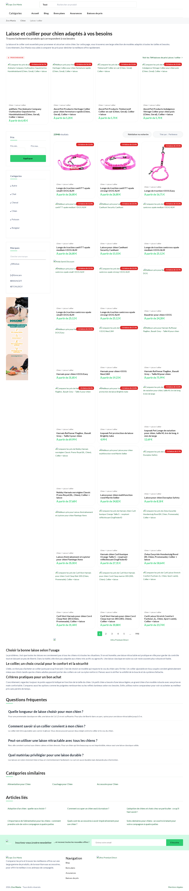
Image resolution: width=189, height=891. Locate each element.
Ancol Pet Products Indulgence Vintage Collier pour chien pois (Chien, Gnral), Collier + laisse (159, 111)
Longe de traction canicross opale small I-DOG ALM (73, 313)
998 (137, 633)
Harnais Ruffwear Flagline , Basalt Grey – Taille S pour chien (73, 434)
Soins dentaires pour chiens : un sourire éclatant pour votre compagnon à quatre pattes (151, 822)
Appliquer (28, 158)
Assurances (76, 13)
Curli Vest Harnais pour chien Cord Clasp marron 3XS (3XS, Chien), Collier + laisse (118, 619)
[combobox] (92, 4)
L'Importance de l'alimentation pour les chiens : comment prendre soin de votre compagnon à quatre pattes (34, 822)
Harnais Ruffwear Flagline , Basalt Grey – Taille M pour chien (161, 372)
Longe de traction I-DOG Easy (159, 190)
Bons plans (59, 13)
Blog (46, 13)
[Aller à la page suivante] (142, 633)
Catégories (15, 13)
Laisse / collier (20, 105)
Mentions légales (175, 887)
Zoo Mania (11, 20)
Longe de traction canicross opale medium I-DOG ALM (161, 248)
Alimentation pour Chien (19, 784)
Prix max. (34, 146)
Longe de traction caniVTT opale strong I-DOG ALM (117, 189)
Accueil (35, 13)
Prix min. (13, 146)
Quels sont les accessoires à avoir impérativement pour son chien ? (93, 822)
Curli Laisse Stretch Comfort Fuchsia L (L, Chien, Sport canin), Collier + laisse (160, 619)
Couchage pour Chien (62, 784)
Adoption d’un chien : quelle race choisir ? (27, 808)
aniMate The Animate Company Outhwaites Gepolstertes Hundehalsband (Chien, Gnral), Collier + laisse (25, 113)
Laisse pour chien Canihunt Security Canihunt (114, 248)
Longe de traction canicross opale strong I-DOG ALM (117, 313)
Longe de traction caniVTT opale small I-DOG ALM (73, 189)
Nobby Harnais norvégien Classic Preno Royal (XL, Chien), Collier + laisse (73, 495)
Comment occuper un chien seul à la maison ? (88, 808)
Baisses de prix (95, 13)
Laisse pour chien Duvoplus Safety (162, 497)
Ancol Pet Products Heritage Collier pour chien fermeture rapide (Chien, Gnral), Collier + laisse (72, 111)
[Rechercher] (132, 4)
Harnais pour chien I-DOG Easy (72, 374)
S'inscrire (174, 842)
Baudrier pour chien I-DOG (158, 314)
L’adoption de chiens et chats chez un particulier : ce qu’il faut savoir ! (153, 810)
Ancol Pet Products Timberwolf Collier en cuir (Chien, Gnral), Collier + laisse (116, 111)
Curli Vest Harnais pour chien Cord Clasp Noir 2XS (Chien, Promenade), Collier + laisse (74, 619)
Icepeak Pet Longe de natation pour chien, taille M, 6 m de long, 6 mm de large (161, 433)
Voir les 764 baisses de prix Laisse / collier (162, 57)
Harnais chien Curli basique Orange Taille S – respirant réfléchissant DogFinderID (114, 557)
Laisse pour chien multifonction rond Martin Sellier (116, 496)
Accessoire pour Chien (107, 784)
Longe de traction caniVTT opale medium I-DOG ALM (73, 248)
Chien (23, 20)
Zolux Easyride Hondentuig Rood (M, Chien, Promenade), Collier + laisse (161, 557)
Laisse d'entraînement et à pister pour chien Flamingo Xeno (73, 558)
